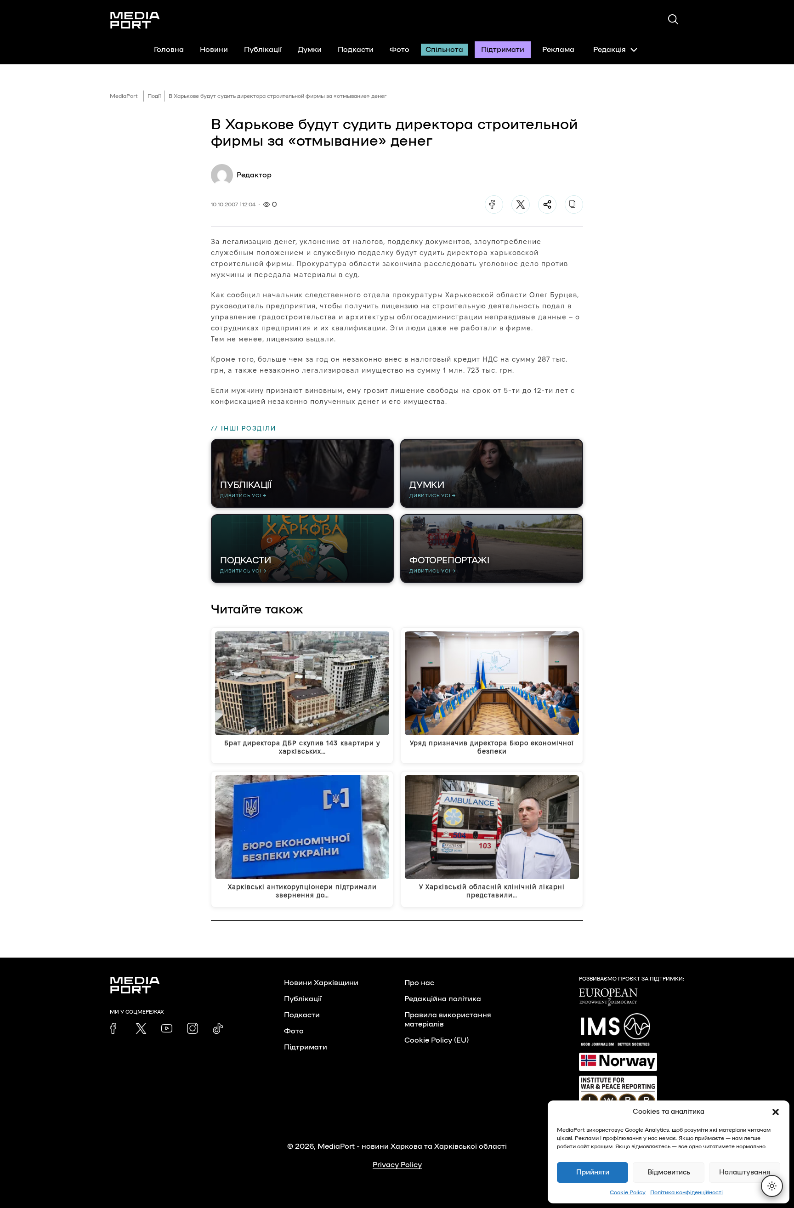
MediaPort (124, 96)
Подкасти (356, 49)
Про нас (419, 983)
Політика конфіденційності (686, 1192)
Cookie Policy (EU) (436, 1040)
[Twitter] (520, 204)
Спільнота (444, 49)
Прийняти (592, 1172)
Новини (214, 49)
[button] (775, 1112)
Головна (169, 49)
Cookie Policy (628, 1192)
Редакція (609, 49)
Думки (310, 49)
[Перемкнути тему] (772, 1186)
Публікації (263, 49)
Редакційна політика (442, 999)
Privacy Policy (397, 1164)
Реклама (558, 49)
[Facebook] (494, 204)
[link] (115, 1028)
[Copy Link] (574, 204)
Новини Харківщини (321, 983)
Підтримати (502, 49)
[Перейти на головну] (135, 20)
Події (154, 96)
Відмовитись (668, 1172)
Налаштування (744, 1172)
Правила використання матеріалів (447, 1019)
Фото (399, 49)
